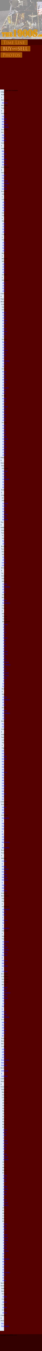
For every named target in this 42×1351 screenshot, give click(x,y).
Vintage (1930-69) (4, 1033)
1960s (4, 1054)
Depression (5, 479)
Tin (3, 799)
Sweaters (6, 1159)
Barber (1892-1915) (4, 315)
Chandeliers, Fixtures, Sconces (6, 186)
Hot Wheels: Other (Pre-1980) (5, 640)
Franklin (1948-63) (4, 323)
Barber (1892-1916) (4, 344)
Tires (3, 839)
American (5, 103)
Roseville (5, 519)
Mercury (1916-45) (4, 382)
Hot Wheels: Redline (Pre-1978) (5, 654)
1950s (4, 1052)
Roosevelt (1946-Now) (5, 390)
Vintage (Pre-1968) (4, 809)
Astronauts (5, 941)
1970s (4, 1057)
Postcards (4, 1065)
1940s (4, 1049)
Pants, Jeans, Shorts (5, 1245)
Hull (3, 509)
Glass (3, 135)
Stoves (4, 162)
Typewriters (5, 127)
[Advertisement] (21, 67)
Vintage (4, 1296)
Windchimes (5, 1017)
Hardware (5, 180)
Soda (3, 837)
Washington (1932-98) (6, 363)
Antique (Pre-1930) (4, 1025)
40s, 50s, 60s (3, 484)
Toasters (4, 164)
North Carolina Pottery (5, 514)
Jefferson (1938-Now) (5, 409)
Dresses (5, 1143)
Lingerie (5, 1157)
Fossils (4, 872)
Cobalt (4, 476)
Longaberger (6, 993)
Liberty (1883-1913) (4, 417)
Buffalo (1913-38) (4, 401)
